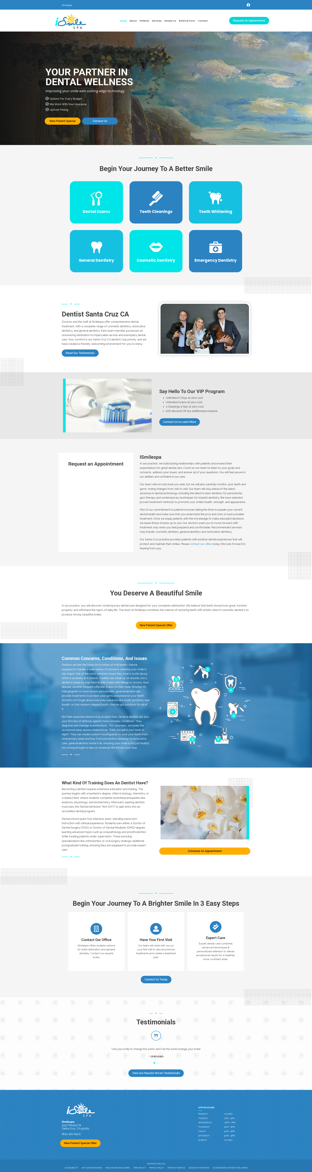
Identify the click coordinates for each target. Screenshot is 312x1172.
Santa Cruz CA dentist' (106, 339)
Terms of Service (176, 1168)
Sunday (202, 1140)
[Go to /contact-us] (96, 941)
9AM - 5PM (229, 1127)
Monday (203, 1114)
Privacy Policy (156, 1168)
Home (123, 20)
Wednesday (205, 1122)
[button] (80, 353)
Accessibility (71, 1168)
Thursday (204, 1127)
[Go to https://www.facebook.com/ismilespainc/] (248, 5)
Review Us (170, 20)
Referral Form (187, 20)
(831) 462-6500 (71, 1134)
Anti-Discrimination (92, 1168)
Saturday (203, 1135)
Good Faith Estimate (198, 1168)
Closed (228, 1114)
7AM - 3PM (229, 1118)
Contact (203, 20)
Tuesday (203, 1118)
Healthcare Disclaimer (117, 1168)
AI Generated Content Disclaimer (230, 1168)
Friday (202, 1131)
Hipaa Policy (139, 1168)
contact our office (201, 544)
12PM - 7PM (229, 1122)
